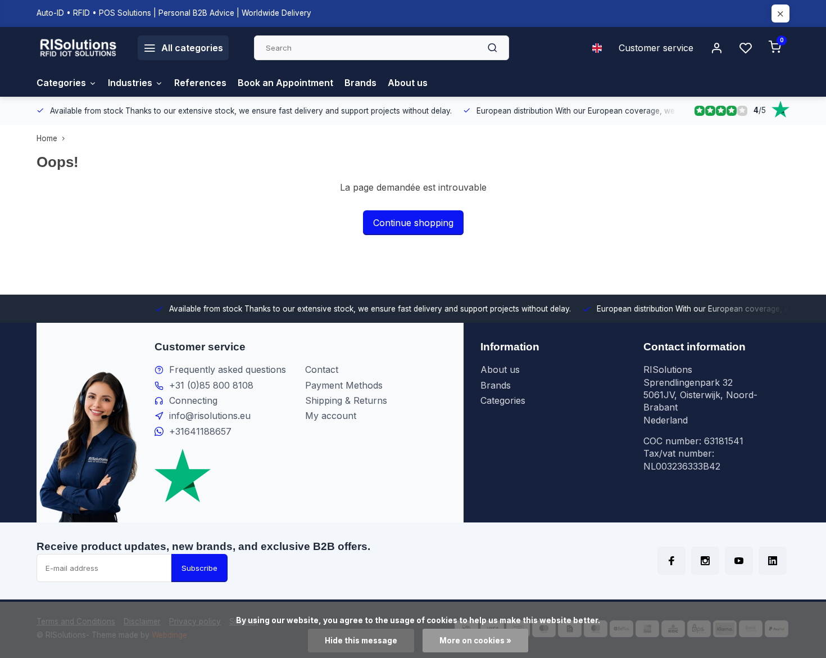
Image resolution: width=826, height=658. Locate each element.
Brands (360, 82)
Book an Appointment (285, 82)
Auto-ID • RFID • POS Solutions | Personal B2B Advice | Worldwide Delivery (174, 12)
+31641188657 (200, 431)
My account (330, 415)
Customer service (656, 47)
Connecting (193, 400)
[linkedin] (773, 561)
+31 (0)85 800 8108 (211, 385)
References (200, 82)
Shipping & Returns (346, 400)
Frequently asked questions (227, 369)
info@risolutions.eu (210, 415)
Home (47, 138)
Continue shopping (413, 222)
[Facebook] (671, 561)
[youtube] (739, 561)
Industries (130, 82)
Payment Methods (344, 385)
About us (408, 82)
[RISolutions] (79, 48)
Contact (321, 369)
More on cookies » (475, 640)
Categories (61, 82)
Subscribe (199, 568)
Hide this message (361, 640)
